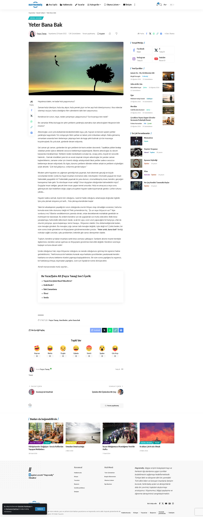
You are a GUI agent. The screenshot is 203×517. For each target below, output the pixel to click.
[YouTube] (166, 503)
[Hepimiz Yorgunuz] (136, 152)
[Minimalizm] (136, 141)
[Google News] (169, 503)
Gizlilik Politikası (24, 506)
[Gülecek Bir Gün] (168, 87)
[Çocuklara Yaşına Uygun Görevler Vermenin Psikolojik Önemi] (168, 120)
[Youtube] (163, 59)
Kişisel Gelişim (36, 18)
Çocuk (149, 123)
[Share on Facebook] (146, 34)
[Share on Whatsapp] (153, 34)
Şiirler (145, 87)
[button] (40, 509)
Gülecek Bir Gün (136, 84)
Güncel (146, 152)
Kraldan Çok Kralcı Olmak (150, 446)
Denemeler (71, 442)
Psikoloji (145, 76)
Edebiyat (149, 99)
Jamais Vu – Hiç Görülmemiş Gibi (142, 73)
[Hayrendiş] (35, 4)
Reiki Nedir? (49, 285)
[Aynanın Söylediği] (136, 163)
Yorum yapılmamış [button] (113, 405)
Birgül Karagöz (135, 76)
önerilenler (63, 320)
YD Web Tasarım (57, 514)
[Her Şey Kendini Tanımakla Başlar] (136, 185)
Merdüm (134, 106)
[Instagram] (141, 59)
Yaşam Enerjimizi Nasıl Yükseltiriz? (58, 281)
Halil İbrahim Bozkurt (137, 110)
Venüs (46, 297)
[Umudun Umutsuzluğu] (83, 433)
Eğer (132, 95)
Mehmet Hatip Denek (138, 99)
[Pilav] (136, 174)
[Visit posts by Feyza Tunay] (32, 33)
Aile (145, 123)
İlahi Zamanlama (50, 289)
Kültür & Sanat (36, 442)
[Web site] (122, 369)
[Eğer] (168, 98)
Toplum (152, 152)
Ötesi (46, 293)
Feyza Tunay (41, 33)
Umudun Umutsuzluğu (75, 446)
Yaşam (146, 141)
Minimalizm (148, 138)
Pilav (146, 171)
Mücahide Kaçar (136, 87)
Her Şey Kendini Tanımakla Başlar (156, 183)
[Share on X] (150, 34)
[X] (163, 50)
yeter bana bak (74, 320)
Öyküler (146, 163)
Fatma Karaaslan (136, 123)
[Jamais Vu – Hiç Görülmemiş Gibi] (168, 76)
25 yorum (154, 186)
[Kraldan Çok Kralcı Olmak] (157, 433)
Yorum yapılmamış (89, 33)
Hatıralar (147, 175)
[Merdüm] (168, 109)
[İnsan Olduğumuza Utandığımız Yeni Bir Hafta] (120, 433)
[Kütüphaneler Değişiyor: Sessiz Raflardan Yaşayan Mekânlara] (46, 433)
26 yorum (154, 163)
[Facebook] (141, 50)
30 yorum (159, 152)
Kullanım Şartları (12, 509)
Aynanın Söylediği (150, 160)
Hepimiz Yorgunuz (151, 149)
